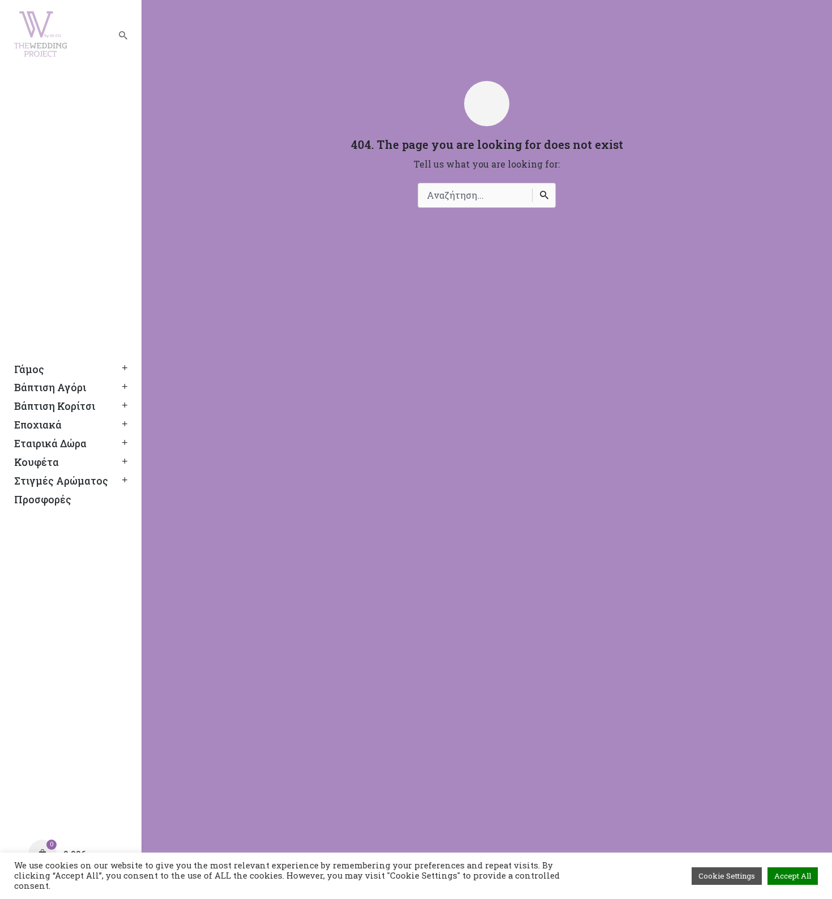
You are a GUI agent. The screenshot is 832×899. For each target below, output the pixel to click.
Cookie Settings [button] (726, 876)
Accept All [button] (792, 876)
